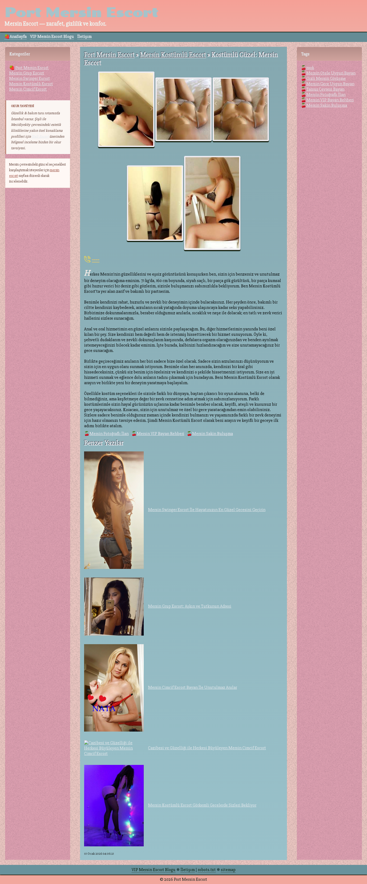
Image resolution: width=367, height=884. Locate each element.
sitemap (228, 869)
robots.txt (207, 869)
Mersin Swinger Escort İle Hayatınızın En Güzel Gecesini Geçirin (206, 509)
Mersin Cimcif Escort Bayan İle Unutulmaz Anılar (192, 687)
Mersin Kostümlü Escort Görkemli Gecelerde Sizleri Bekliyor (202, 805)
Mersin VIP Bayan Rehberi (160, 433)
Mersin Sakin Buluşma (212, 433)
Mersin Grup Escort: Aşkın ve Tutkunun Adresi (189, 606)
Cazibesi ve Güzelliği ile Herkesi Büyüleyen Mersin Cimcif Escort (207, 748)
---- (95, 259)
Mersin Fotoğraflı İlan (109, 433)
